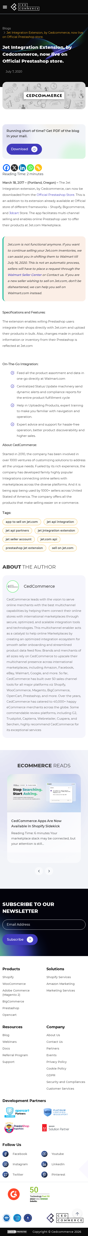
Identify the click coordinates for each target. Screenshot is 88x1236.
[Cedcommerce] (64, 1218)
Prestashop (10, 1008)
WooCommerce (14, 984)
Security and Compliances (65, 1082)
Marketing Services (60, 990)
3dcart (14, 213)
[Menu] (4, 7)
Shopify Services (58, 977)
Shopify (8, 977)
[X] (14, 167)
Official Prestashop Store (55, 195)
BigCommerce (13, 1001)
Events (51, 1055)
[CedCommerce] (25, 7)
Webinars (9, 1042)
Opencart (9, 1015)
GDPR (50, 1075)
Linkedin (58, 1164)
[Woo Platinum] (59, 1112)
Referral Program (15, 1055)
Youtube (58, 1154)
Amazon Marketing (60, 984)
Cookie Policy (56, 1068)
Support (8, 1062)
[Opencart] (20, 1112)
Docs (6, 1048)
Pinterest (58, 1174)
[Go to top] (77, 1213)
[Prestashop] (20, 1127)
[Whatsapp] (30, 167)
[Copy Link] (38, 167)
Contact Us (54, 1042)
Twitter (18, 1174)
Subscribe (15, 939)
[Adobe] (59, 1127)
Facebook (20, 1154)
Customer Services (60, 1088)
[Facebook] (6, 167)
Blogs (6, 28)
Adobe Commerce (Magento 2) (16, 993)
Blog (5, 1035)
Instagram (20, 1164)
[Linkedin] (22, 167)
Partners (52, 1048)
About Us (53, 1035)
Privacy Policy (56, 1062)
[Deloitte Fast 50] (39, 1196)
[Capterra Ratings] (13, 1196)
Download (19, 149)
